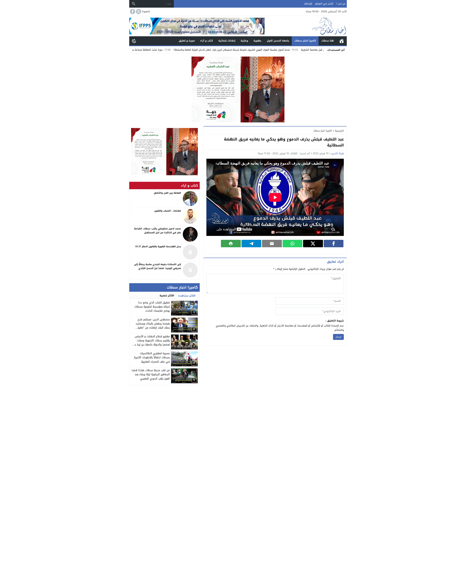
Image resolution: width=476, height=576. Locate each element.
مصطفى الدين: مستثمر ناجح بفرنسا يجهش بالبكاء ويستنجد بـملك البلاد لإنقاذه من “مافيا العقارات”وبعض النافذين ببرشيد (152, 326)
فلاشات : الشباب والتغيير (167, 211)
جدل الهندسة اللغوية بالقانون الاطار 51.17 (158, 246)
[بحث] (133, 3)
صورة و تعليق (187, 40)
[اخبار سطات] (306, 26)
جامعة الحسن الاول (278, 40)
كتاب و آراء (206, 40)
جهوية (257, 40)
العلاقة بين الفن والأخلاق (167, 193)
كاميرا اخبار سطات (305, 40)
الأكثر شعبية (167, 295)
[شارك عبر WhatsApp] (293, 243)
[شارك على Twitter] (313, 243)
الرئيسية (341, 40)
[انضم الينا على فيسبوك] (132, 11)
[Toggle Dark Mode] (134, 40)
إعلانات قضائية (226, 40)
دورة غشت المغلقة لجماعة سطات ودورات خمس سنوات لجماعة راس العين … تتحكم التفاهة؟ (147, 49)
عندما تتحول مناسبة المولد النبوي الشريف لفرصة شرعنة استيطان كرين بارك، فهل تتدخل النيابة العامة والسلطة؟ (264, 49)
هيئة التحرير (337, 153)
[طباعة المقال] (231, 243)
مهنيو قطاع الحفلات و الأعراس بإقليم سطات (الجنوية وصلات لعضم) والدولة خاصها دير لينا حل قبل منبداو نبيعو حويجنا (151, 342)
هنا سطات (327, 40)
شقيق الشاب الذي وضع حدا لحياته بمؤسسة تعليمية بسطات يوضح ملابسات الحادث (152, 306)
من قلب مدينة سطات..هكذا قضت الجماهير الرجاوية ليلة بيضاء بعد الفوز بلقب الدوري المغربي (150, 374)
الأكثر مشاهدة (187, 295)
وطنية (244, 40)
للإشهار (308, 3)
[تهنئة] (164, 151)
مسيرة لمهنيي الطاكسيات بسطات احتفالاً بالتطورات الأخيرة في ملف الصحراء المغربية (152, 357)
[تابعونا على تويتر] (138, 11)
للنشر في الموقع (324, 3)
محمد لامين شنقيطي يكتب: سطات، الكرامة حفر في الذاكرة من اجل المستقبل (157, 231)
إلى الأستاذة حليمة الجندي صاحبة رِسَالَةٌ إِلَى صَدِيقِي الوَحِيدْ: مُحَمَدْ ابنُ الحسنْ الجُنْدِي (157, 266)
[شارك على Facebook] (334, 243)
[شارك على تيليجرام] (251, 243)
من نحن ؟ (340, 3)
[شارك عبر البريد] (272, 243)
